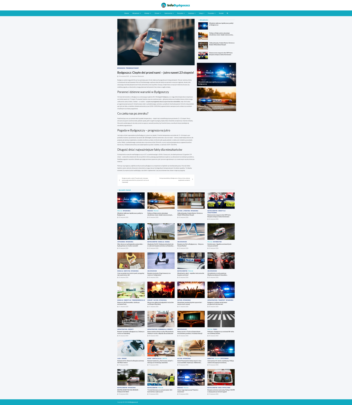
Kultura (179, 210)
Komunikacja (162, 329)
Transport (221, 300)
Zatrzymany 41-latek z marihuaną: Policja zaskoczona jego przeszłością (220, 361)
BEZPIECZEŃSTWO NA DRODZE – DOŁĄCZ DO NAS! (128, 391)
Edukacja (161, 241)
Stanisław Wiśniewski (137, 76)
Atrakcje (146, 13)
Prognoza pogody (132, 68)
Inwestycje (221, 210)
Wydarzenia (126, 210)
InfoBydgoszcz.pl (133, 402)
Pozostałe (211, 13)
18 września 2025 (124, 76)
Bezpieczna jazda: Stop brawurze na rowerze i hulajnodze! (158, 274)
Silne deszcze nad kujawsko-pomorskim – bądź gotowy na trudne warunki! (130, 245)
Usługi (201, 13)
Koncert (150, 300)
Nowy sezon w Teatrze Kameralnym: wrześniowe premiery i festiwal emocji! (189, 332)
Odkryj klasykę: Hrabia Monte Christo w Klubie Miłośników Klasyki (221, 44)
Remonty (131, 329)
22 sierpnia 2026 (123, 217)
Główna (126, 13)
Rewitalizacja (156, 358)
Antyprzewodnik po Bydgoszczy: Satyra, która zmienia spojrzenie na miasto (174, 179)
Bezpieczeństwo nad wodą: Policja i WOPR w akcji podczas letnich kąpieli (221, 391)
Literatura (186, 210)
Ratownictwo (217, 241)
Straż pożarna (212, 212)
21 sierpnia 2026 (123, 306)
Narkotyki (210, 358)
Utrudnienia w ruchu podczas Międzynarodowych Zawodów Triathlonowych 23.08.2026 (217, 275)
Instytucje (191, 13)
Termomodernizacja (138, 300)
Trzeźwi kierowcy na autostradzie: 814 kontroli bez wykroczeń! (159, 391)
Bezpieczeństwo (212, 210)
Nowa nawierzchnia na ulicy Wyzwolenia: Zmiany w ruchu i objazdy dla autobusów (160, 332)
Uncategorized (182, 241)
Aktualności (135, 13)
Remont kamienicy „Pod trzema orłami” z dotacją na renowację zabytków (160, 361)
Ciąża (119, 358)
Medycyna (127, 271)
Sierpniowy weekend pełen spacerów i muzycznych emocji (189, 303)
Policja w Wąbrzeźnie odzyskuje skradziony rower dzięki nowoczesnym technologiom (221, 34)
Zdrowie (157, 13)
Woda (220, 387)
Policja (119, 210)
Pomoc (215, 329)
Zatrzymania (224, 358)
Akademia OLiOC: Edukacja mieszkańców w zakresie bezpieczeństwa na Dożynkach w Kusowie (160, 245)
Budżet (149, 358)
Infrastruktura (212, 300)
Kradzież (150, 210)
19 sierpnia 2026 (123, 365)
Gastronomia (168, 13)
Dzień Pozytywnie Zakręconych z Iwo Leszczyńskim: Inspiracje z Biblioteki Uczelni (189, 362)
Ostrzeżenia (121, 241)
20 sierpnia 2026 (213, 306)
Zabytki (164, 358)
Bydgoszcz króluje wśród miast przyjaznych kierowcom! (217, 303)
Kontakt (221, 13)
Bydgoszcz (121, 68)
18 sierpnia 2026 (183, 365)
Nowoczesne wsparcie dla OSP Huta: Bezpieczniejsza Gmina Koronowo (221, 53)
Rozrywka (180, 13)
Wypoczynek (226, 387)
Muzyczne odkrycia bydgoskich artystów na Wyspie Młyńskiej (160, 303)
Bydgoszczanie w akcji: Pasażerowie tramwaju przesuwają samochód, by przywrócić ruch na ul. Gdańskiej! (135, 180)
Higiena (167, 241)
